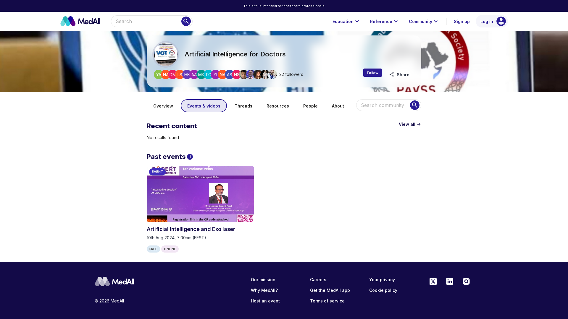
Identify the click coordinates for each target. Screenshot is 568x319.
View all (410, 124)
